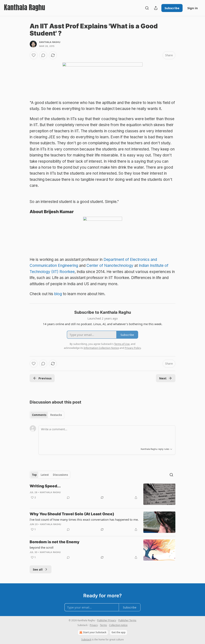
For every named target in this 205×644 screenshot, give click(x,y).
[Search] (147, 8)
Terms (103, 625)
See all (38, 569)
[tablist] (47, 415)
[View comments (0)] (43, 55)
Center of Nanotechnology (109, 265)
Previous (44, 378)
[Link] (24, 211)
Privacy (94, 625)
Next (163, 378)
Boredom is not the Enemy (54, 542)
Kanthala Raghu (49, 42)
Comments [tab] (39, 415)
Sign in (192, 8)
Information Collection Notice (101, 348)
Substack (86, 639)
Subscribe (172, 8)
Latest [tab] (45, 475)
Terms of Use (122, 344)
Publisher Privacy (106, 620)
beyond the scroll (41, 547)
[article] (102, 494)
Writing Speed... (45, 486)
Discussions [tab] (60, 475)
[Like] (34, 55)
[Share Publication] (156, 8)
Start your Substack (94, 632)
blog (58, 294)
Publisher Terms (127, 620)
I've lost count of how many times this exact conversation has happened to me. (84, 519)
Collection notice (118, 625)
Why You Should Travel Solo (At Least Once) (72, 514)
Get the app (119, 632)
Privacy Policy (133, 348)
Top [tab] (34, 475)
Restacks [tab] (56, 415)
